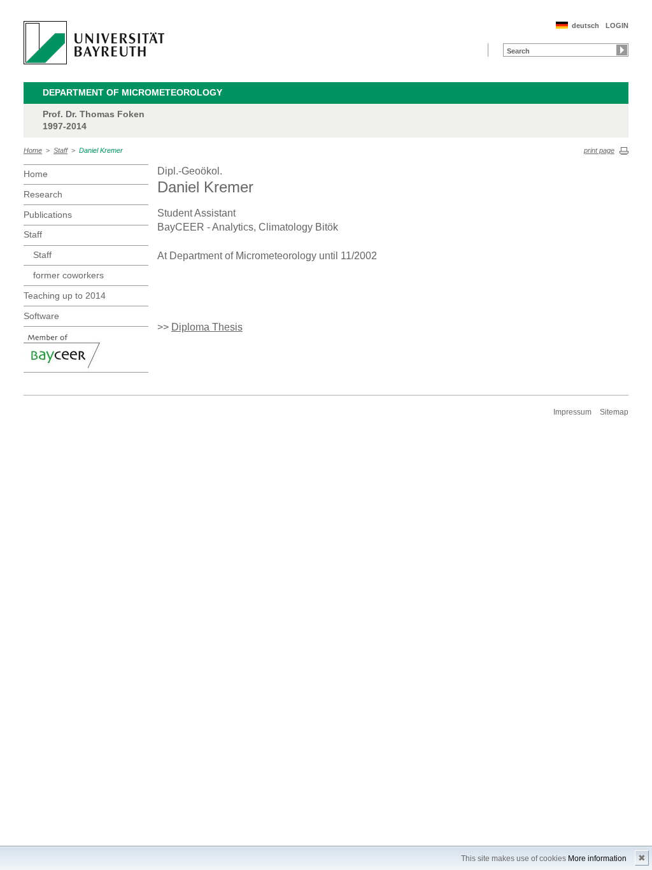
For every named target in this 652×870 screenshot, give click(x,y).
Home (33, 150)
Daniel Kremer (101, 150)
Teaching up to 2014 (65, 295)
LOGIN (617, 25)
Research (43, 194)
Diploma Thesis (207, 327)
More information (597, 858)
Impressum (572, 412)
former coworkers (68, 275)
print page (599, 150)
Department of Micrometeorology (132, 92)
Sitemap (614, 412)
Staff (60, 150)
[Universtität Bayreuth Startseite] (94, 42)
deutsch (585, 25)
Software (41, 316)
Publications (48, 215)
